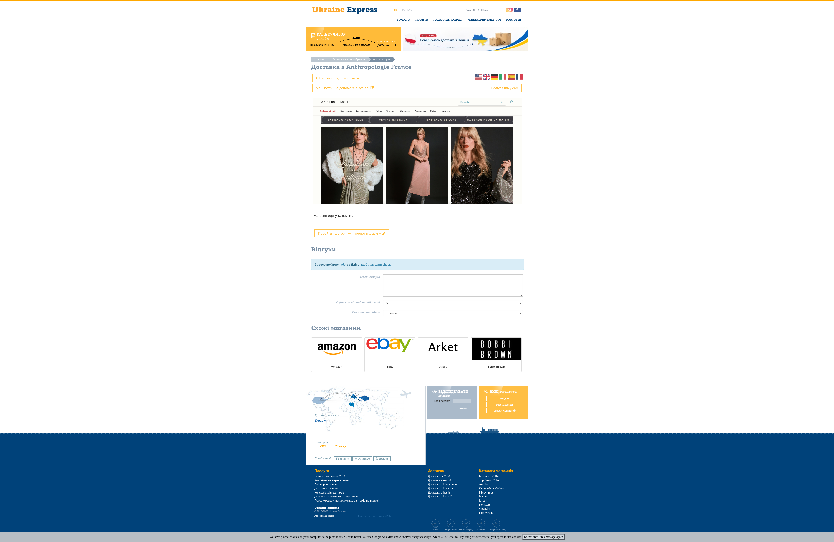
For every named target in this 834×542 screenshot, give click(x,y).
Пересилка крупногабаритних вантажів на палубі (346, 500)
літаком (347, 45)
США (323, 446)
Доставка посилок (326, 488)
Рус (403, 10)
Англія (483, 484)
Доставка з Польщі (440, 488)
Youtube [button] (383, 459)
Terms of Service (367, 516)
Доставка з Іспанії (440, 496)
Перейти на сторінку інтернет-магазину (350, 233)
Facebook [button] (343, 459)
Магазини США (489, 476)
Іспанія (483, 500)
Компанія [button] (513, 20)
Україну (320, 420)
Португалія (486, 512)
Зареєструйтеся (327, 264)
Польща (340, 446)
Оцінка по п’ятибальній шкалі (358, 302)
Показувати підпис (366, 312)
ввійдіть (352, 264)
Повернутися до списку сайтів (338, 78)
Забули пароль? (503, 410)
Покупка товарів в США (329, 476)
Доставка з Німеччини (442, 484)
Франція (484, 508)
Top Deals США (489, 480)
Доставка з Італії (439, 492)
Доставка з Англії (439, 480)
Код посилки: (442, 400)
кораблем (362, 45)
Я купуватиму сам (503, 87)
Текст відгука (370, 277)
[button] (517, 10)
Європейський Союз (492, 488)
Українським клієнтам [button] (484, 20)
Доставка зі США (439, 476)
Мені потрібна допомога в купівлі (343, 87)
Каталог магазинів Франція (349, 59)
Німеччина (486, 492)
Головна (403, 20)
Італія (483, 496)
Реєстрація (503, 404)
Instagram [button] (363, 459)
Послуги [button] (421, 20)
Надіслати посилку (447, 20)
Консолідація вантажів (329, 492)
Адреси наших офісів (324, 516)
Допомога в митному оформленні (336, 496)
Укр (396, 10)
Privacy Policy (385, 516)
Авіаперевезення (325, 484)
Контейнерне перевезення (331, 480)
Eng (409, 10)
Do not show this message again (543, 537)
